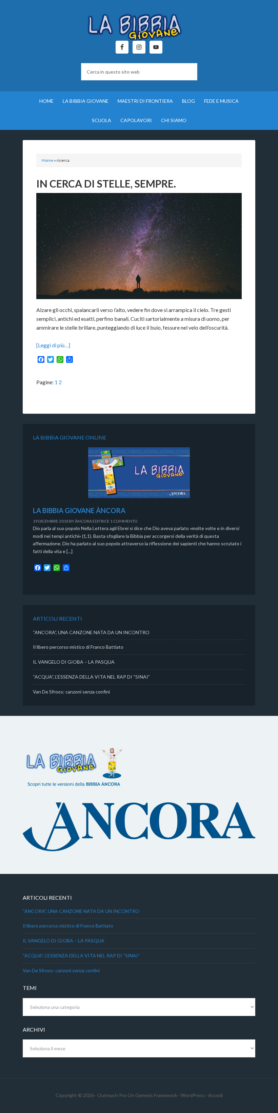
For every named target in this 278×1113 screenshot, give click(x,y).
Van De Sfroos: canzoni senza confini (71, 692)
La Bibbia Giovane (139, 24)
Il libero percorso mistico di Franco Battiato (78, 647)
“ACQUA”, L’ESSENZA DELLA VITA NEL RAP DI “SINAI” (91, 677)
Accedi (215, 1095)
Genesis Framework (156, 1095)
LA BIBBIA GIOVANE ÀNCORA (79, 510)
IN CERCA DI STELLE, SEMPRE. (106, 183)
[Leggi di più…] (53, 345)
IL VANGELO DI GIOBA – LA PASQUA (74, 662)
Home (47, 160)
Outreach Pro (111, 1095)
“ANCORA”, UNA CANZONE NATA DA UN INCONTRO (91, 632)
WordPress (193, 1095)
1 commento (124, 521)
